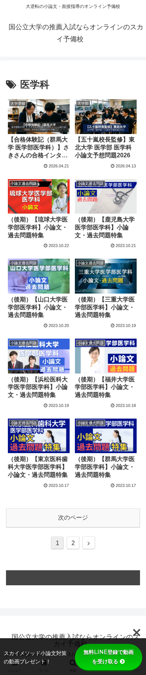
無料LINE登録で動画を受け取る (108, 657)
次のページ (73, 517)
